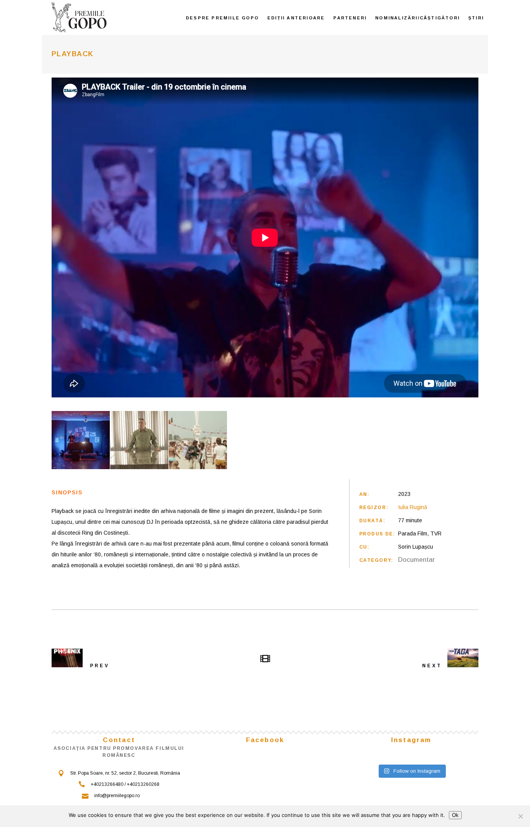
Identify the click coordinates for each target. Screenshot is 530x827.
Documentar (416, 559)
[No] (520, 816)
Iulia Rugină (412, 507)
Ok (455, 815)
